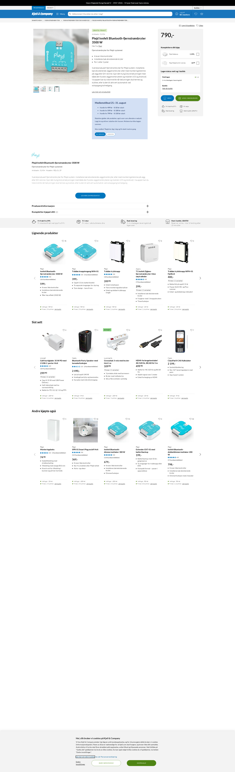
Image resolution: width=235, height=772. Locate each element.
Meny (62, 14)
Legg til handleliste (188, 26)
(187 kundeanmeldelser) (48, 369)
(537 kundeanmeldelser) (80, 455)
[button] (36, 89)
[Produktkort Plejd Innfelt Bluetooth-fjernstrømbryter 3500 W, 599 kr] (53, 252)
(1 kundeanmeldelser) (91, 275)
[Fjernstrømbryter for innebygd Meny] (91, 20)
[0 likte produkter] (196, 14)
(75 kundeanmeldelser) (143, 282)
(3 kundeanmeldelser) (59, 453)
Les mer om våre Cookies (85, 757)
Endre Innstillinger (80, 763)
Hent (169, 98)
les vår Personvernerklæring (106, 757)
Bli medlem (100, 134)
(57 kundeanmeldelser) (175, 460)
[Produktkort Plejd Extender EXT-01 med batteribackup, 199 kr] (149, 430)
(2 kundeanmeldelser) (91, 366)
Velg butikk (57, 309)
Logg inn (110, 134)
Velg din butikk (167, 89)
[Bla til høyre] (200, 278)
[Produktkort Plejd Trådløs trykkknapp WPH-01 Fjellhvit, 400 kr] (181, 252)
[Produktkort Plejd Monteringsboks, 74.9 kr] (53, 430)
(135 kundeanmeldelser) (112, 458)
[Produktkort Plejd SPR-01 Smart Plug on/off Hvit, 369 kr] (85, 430)
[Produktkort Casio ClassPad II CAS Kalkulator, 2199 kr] (181, 341)
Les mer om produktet (101, 92)
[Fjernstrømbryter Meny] (61, 20)
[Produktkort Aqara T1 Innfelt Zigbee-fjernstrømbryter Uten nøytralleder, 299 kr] (149, 252)
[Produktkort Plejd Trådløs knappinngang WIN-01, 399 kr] (85, 252)
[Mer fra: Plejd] (35, 156)
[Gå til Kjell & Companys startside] (43, 13)
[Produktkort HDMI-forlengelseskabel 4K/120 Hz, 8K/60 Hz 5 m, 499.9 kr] (149, 341)
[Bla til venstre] (35, 278)
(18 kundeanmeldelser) (111, 277)
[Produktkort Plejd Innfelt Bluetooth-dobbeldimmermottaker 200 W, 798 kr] (181, 430)
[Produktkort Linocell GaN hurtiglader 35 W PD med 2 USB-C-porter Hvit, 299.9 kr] (53, 341)
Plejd (100, 46)
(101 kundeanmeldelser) (48, 279)
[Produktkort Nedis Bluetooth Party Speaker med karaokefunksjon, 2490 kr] (85, 341)
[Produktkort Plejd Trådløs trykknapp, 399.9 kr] (117, 252)
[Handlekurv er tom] (202, 14)
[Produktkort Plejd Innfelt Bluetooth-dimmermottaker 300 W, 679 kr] (117, 430)
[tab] (39, 8)
